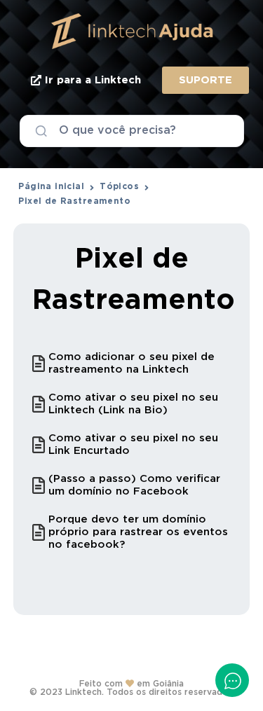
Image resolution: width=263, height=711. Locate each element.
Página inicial (51, 187)
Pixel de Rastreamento (74, 201)
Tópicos (119, 187)
